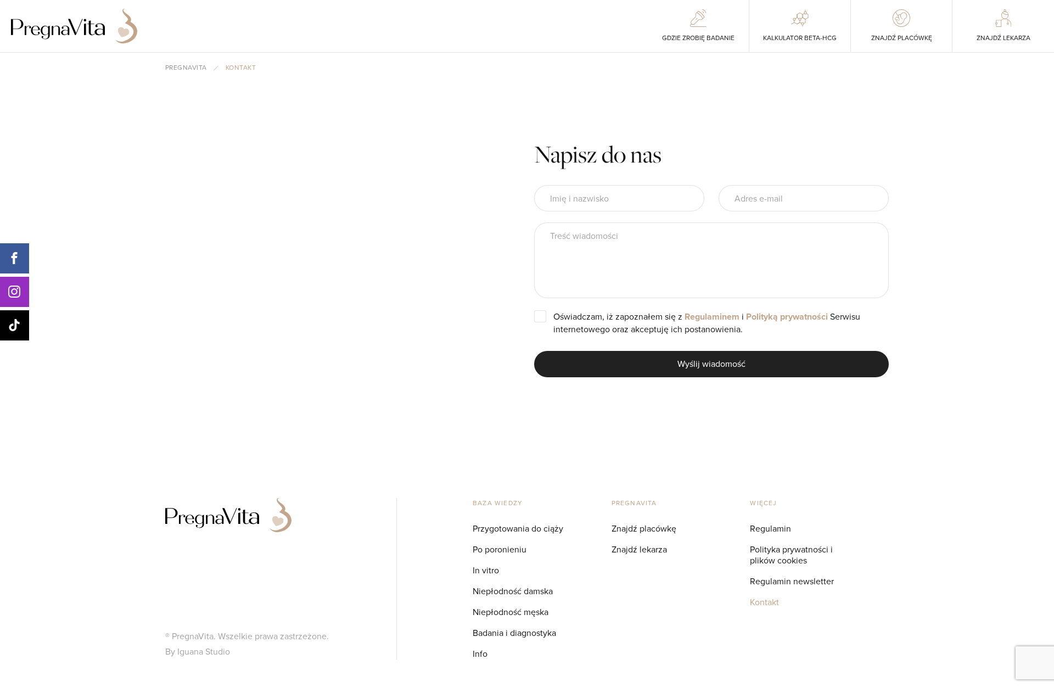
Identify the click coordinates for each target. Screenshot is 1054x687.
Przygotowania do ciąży (518, 528)
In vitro (486, 570)
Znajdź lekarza (639, 549)
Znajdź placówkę (644, 528)
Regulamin (770, 528)
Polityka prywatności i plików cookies (791, 555)
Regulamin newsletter (792, 581)
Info (480, 653)
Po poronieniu (499, 549)
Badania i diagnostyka (514, 633)
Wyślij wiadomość (711, 364)
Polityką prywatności (787, 316)
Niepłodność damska (513, 591)
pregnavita (186, 68)
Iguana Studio (203, 651)
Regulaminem (712, 316)
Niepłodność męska (510, 612)
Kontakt (764, 602)
